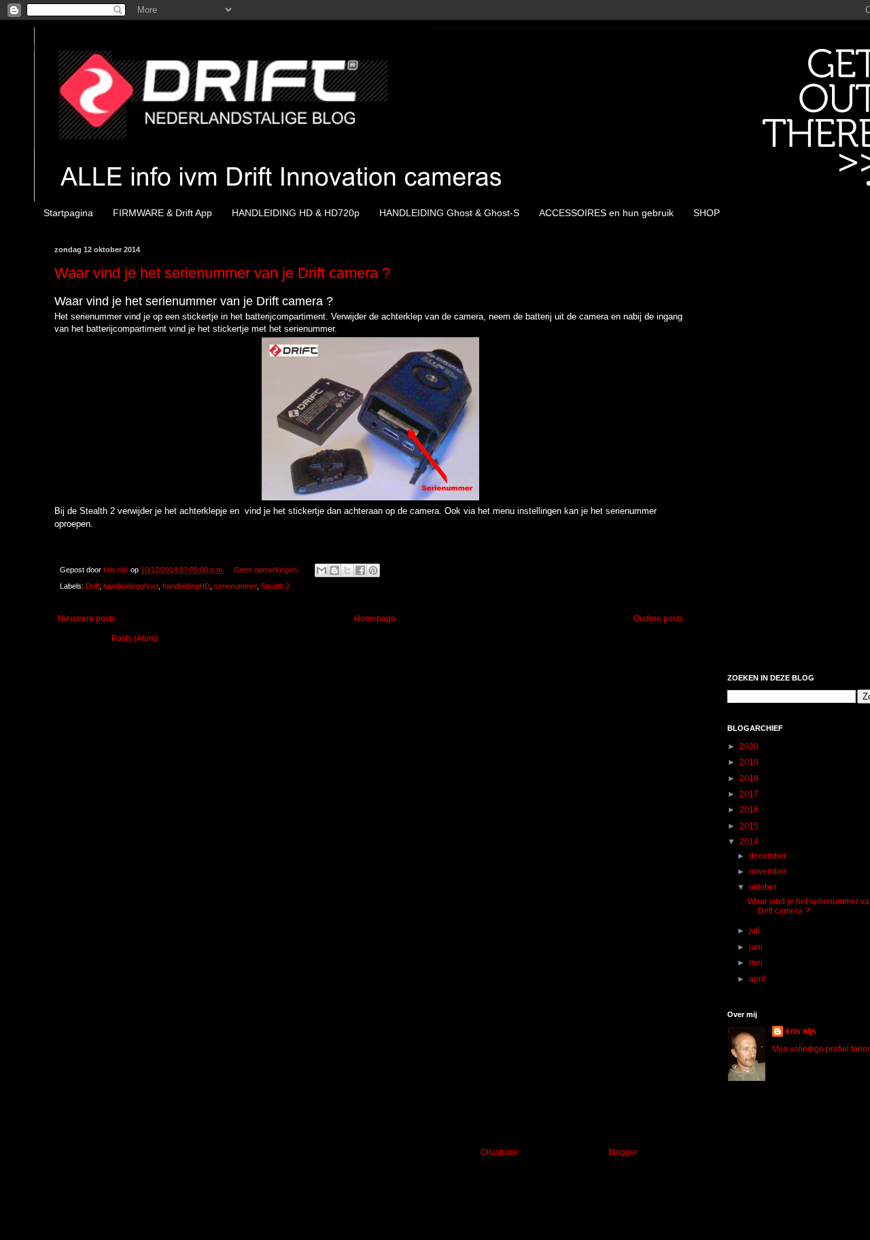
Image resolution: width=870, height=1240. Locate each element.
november (768, 871)
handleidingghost (130, 586)
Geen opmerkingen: (267, 570)
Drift (92, 586)
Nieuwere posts (87, 618)
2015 (750, 826)
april (758, 979)
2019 (750, 762)
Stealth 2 (275, 586)
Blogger (622, 1152)
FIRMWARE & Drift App (162, 212)
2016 (750, 809)
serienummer (235, 586)
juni (757, 947)
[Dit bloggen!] (334, 570)
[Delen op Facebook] (360, 570)
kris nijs (801, 1031)
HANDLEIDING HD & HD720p (296, 212)
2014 (750, 841)
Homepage (375, 618)
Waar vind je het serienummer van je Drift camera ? (222, 272)
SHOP (706, 212)
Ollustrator (499, 1152)
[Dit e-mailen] (321, 570)
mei (757, 962)
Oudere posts (658, 618)
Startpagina (68, 212)
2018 (750, 778)
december (768, 856)
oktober (764, 887)
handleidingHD (186, 586)
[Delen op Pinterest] (373, 570)
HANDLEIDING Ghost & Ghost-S (449, 212)
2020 (750, 746)
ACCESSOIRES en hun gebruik (606, 212)
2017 (750, 794)
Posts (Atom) (134, 638)
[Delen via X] (347, 570)
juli (755, 930)
